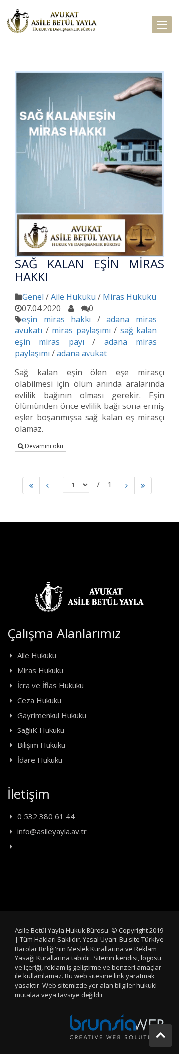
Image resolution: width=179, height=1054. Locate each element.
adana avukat (82, 353)
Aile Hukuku (73, 296)
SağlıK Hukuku (40, 730)
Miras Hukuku (129, 296)
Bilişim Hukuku (41, 745)
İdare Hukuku (39, 760)
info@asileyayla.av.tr (52, 831)
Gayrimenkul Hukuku (51, 715)
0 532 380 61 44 (46, 816)
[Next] (127, 486)
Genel (33, 296)
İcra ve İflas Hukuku (50, 685)
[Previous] (31, 486)
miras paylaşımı (81, 330)
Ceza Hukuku (39, 700)
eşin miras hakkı (56, 319)
